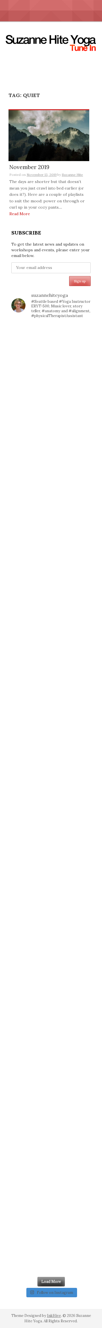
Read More (19, 213)
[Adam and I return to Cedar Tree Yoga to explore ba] (51, 822)
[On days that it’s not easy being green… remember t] (51, 775)
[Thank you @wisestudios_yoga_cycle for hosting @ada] (51, 1202)
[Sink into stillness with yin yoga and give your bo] (51, 395)
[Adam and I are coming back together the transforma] (51, 585)
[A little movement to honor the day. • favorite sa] (51, 347)
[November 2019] (48, 135)
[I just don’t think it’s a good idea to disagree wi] (51, 1154)
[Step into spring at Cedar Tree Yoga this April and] (51, 442)
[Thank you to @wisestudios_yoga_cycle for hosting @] (51, 1012)
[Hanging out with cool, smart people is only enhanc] (51, 1107)
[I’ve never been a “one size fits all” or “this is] (51, 680)
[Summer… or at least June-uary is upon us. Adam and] (51, 964)
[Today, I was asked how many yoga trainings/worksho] (51, 870)
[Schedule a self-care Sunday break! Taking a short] (51, 632)
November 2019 (29, 167)
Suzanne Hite (72, 174)
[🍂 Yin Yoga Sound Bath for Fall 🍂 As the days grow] (51, 727)
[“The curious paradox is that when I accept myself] (51, 537)
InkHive (54, 1315)
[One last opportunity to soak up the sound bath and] (51, 917)
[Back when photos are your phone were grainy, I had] (51, 1249)
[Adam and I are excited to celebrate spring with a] (51, 1059)
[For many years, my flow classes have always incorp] (51, 490)
